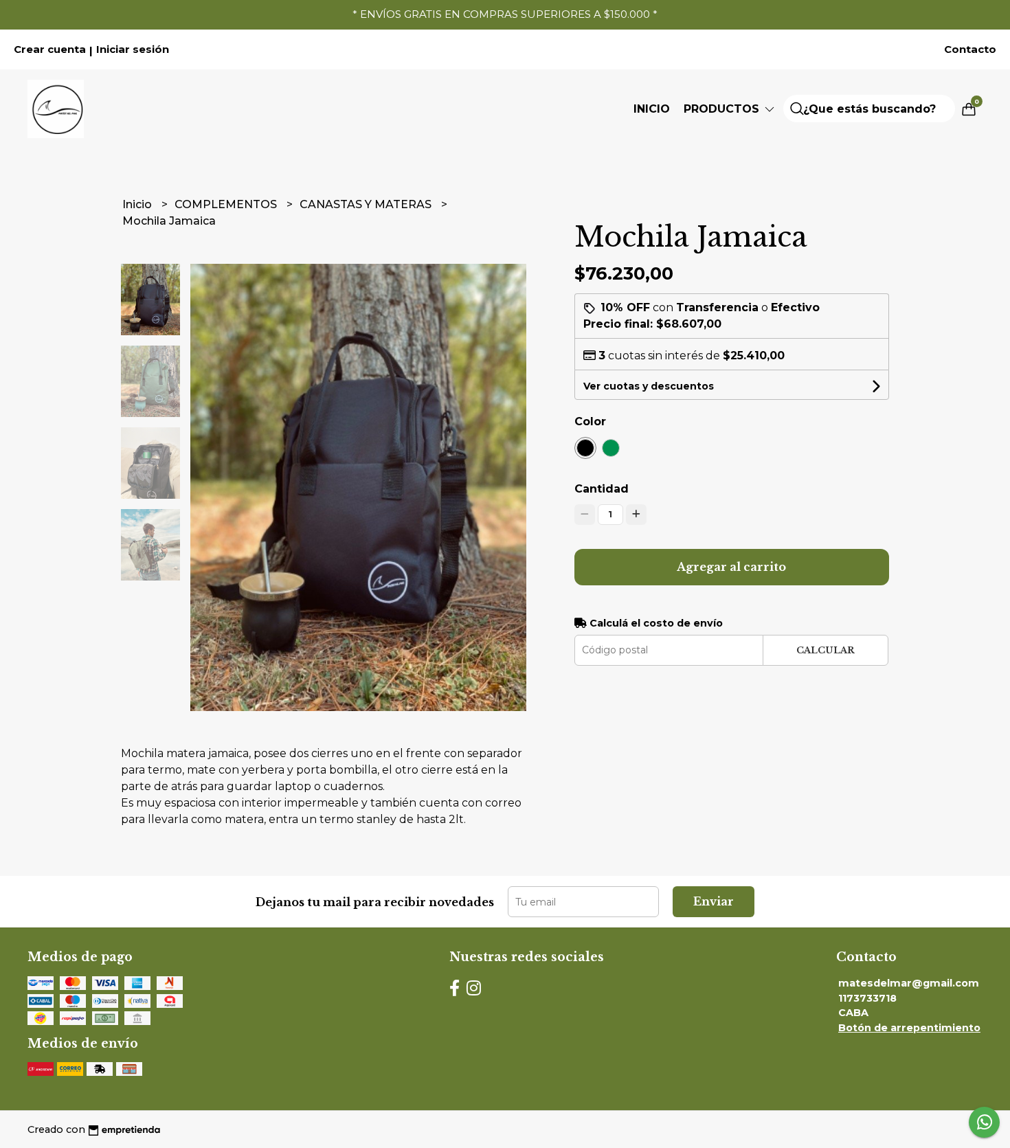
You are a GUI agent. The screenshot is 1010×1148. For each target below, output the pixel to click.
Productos (723, 108)
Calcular (825, 650)
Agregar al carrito (731, 567)
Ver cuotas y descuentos (648, 386)
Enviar (713, 901)
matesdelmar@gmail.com (908, 983)
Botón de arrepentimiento (909, 1028)
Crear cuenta (50, 49)
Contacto (970, 49)
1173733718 (867, 998)
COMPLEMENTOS (227, 204)
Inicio (651, 108)
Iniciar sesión (132, 49)
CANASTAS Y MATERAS (367, 204)
